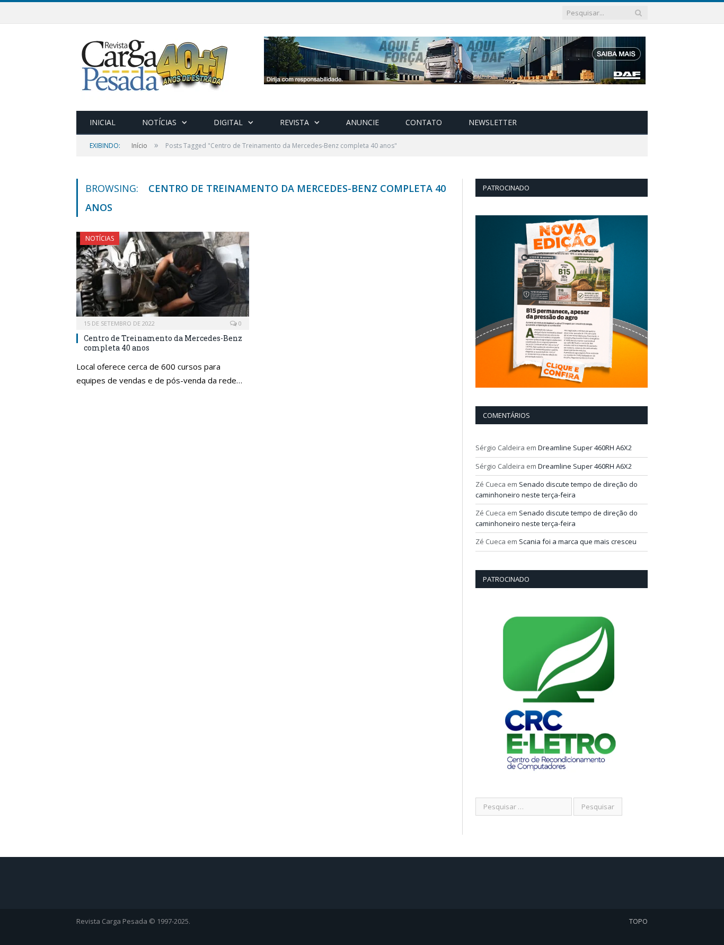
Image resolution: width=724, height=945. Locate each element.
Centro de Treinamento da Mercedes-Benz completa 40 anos (163, 343)
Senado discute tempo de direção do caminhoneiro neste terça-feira (556, 489)
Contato (423, 122)
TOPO (638, 921)
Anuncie (362, 122)
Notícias (159, 122)
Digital (228, 122)
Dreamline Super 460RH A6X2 (585, 447)
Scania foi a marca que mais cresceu (578, 541)
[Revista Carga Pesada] (155, 64)
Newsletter (493, 122)
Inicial (103, 122)
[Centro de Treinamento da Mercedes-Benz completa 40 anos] (162, 277)
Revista (294, 122)
